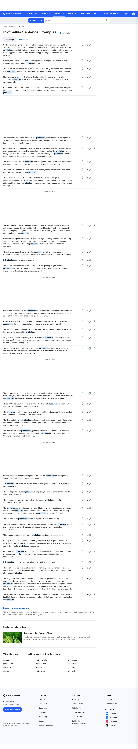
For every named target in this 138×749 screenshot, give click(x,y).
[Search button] (107, 20)
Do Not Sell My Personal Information (80, 722)
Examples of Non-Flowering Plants (38, 633)
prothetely (72, 671)
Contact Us (109, 699)
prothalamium (41, 663)
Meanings (10, 39)
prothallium (72, 663)
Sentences (34, 20)
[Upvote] (82, 45)
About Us (75, 699)
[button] (126, 14)
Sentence (12, 26)
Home (5, 26)
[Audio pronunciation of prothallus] (60, 33)
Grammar (42, 712)
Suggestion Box (111, 703)
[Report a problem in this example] (94, 45)
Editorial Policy (77, 708)
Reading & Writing (46, 725)
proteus (6, 660)
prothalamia (72, 660)
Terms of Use (77, 716)
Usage (41, 721)
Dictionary (42, 699)
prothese (39, 667)
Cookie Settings (78, 712)
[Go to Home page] (12, 14)
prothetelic (7, 671)
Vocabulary (43, 716)
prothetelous (40, 671)
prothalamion (8, 663)
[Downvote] (89, 45)
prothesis (71, 667)
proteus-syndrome (42, 660)
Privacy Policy (77, 703)
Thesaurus (43, 703)
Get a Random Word (12, 709)
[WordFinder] (133, 14)
